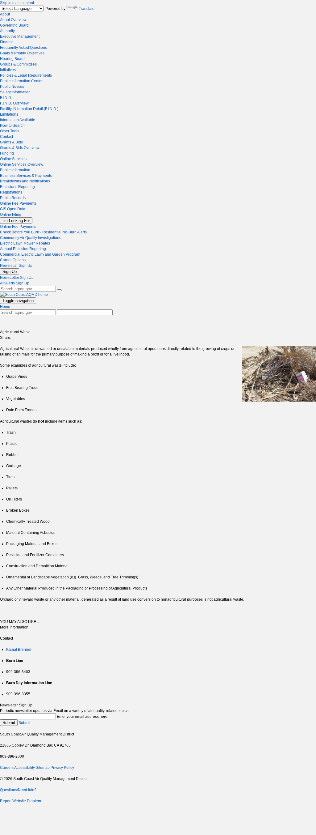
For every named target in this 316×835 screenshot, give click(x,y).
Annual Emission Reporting (23, 249)
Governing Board (14, 25)
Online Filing (10, 214)
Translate (86, 8)
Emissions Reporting (17, 187)
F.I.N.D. (6, 98)
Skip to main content (17, 3)
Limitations (9, 114)
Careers (7, 767)
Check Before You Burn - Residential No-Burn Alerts (43, 232)
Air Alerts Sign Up (14, 283)
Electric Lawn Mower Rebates (25, 243)
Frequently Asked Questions (23, 47)
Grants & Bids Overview (20, 148)
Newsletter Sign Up (16, 265)
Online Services (13, 159)
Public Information (15, 170)
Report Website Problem (20, 801)
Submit (8, 722)
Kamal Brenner (18, 649)
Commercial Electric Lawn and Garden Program (40, 254)
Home (5, 307)
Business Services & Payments (26, 175)
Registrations (11, 192)
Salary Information (15, 92)
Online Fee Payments (18, 203)
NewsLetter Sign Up (17, 277)
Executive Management (20, 36)
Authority (7, 31)
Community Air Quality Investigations (30, 238)
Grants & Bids (11, 142)
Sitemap (43, 767)
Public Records (13, 198)
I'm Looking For (16, 220)
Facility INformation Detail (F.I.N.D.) (29, 109)
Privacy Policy (62, 767)
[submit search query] (59, 290)
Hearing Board (12, 59)
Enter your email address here (82, 716)
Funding (7, 153)
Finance (7, 42)
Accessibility (24, 767)
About (5, 14)
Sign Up (9, 271)
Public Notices (12, 86)
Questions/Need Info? (18, 790)
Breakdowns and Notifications (25, 181)
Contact (6, 136)
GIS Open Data (12, 209)
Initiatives (8, 70)
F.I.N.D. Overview (14, 103)
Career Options (13, 260)
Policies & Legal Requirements (26, 75)
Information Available (17, 120)
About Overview (13, 20)
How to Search (12, 125)
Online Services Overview (21, 164)
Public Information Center (21, 81)
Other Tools (9, 131)
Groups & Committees (18, 64)
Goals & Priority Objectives (22, 53)
